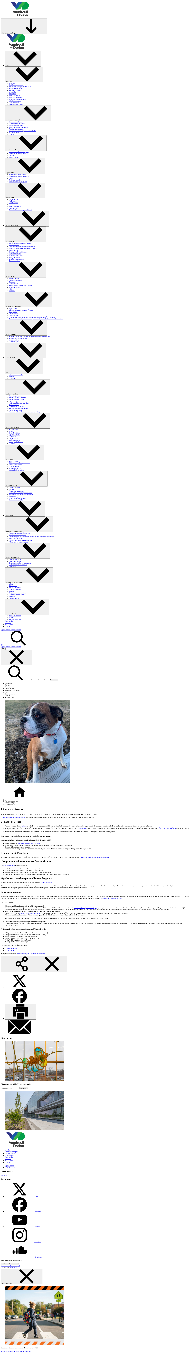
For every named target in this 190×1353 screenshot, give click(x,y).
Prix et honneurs (14, 132)
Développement (10, 197)
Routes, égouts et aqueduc (13, 306)
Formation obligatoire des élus (18, 153)
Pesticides (12, 596)
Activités (11, 377)
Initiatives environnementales (14, 531)
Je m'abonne (24, 1088)
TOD (10, 204)
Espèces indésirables (12, 614)
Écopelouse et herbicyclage (17, 593)
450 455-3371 (5, 1175)
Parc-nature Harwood (15, 410)
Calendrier (12, 443)
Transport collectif (14, 315)
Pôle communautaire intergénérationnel (21, 494)
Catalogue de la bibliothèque (18, 252)
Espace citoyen (13, 250)
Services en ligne (11, 241)
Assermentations (14, 340)
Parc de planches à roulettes (17, 398)
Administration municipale (13, 120)
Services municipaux (15, 122)
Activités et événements (13, 427)
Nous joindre (9, 1157)
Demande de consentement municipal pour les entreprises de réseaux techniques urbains (36, 319)
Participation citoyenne (16, 85)
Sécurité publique (11, 276)
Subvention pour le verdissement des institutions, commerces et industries (31, 536)
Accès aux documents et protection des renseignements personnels (29, 336)
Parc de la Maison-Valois (16, 399)
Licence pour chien (11, 948)
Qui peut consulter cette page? (10, 1266)
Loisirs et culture (10, 1153)
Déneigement (13, 312)
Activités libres (13, 429)
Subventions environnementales (18, 542)
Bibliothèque (9, 373)
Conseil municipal (11, 150)
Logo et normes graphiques (17, 99)
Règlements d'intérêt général (17, 174)
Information (9, 81)
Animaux (12, 291)
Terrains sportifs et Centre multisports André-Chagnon (25, 412)
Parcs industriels (14, 208)
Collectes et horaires (15, 559)
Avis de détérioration (15, 88)
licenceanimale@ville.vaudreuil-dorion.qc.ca (95, 857)
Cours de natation (14, 433)
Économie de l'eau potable (17, 595)
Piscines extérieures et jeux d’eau (19, 403)
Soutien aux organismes (16, 491)
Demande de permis (15, 254)
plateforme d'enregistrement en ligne (14, 817)
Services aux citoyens (11, 1152)
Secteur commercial (15, 206)
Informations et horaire (16, 375)
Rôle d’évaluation (14, 261)
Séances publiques (14, 157)
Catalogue (12, 378)
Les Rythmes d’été (14, 440)
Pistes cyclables (13, 401)
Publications (12, 94)
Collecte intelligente (15, 561)
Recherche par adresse (16, 257)
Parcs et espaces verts (15, 396)
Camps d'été (12, 436)
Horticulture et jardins (15, 538)
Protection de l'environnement (14, 582)
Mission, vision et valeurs (17, 124)
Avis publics (12, 92)
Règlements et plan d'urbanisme (18, 176)
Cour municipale (14, 342)
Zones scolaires (13, 283)
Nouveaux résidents (15, 90)
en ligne (24, 826)
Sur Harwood (13, 201)
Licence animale (14, 245)
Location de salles (14, 487)
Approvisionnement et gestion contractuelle (22, 131)
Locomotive (13, 1267)
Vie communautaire (11, 485)
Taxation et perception (16, 129)
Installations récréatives (13, 394)
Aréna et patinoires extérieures (18, 408)
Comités (11, 155)
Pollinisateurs (13, 586)
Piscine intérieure (14, 405)
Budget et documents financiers (18, 127)
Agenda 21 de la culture (16, 470)
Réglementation (10, 172)
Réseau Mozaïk (13, 461)
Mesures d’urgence (15, 287)
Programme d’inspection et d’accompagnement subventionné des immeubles (32, 317)
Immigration (12, 496)
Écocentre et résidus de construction (20, 563)
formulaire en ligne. (47, 882)
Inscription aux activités (16, 255)
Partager (4, 971)
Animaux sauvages (15, 619)
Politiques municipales (16, 125)
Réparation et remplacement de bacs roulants (23, 248)
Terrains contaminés (15, 598)
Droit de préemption (15, 180)
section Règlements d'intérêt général (110, 898)
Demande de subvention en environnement (22, 246)
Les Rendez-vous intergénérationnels (20, 493)
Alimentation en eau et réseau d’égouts (21, 310)
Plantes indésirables (15, 616)
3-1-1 (10, 289)
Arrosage (11, 591)
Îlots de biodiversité (15, 587)
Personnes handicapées (16, 104)
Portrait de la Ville (14, 95)
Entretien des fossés (15, 589)
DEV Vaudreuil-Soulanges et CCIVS (20, 210)
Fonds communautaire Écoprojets (19, 533)
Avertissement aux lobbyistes (18, 182)
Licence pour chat (10, 950)
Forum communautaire (16, 500)
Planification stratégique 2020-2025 (20, 86)
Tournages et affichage (16, 442)
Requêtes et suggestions (16, 259)
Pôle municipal (13, 199)
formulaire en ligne (9, 865)
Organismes (12, 489)
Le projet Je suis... (14, 466)
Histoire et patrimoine (15, 97)
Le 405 (11, 431)
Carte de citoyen (14, 102)
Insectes (11, 617)
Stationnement (13, 313)
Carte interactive (10, 1167)
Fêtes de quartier (14, 438)
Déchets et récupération (13, 557)
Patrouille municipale (15, 280)
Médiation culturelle (15, 468)
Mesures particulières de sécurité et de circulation (16, 1351)
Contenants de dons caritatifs (18, 565)
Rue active (12, 282)
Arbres (11, 584)
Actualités (12, 83)
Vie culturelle (9, 459)
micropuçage (83, 828)
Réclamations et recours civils (18, 338)
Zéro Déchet (13, 566)
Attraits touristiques (15, 101)
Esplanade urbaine (14, 435)
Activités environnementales (17, 535)
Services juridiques (11, 334)
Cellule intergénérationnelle (17, 498)
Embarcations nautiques (16, 406)
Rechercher (53, 680)
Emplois (11, 134)
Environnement (9, 1155)
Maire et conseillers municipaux (18, 152)
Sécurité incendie (14, 278)
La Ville (7, 1150)
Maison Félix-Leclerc (15, 464)
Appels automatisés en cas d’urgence (20, 285)
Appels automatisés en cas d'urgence (20, 243)
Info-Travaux (13, 308)
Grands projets (13, 203)
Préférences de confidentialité (10, 1264)
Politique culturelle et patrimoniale (19, 463)
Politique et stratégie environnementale (21, 540)
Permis (11, 178)
